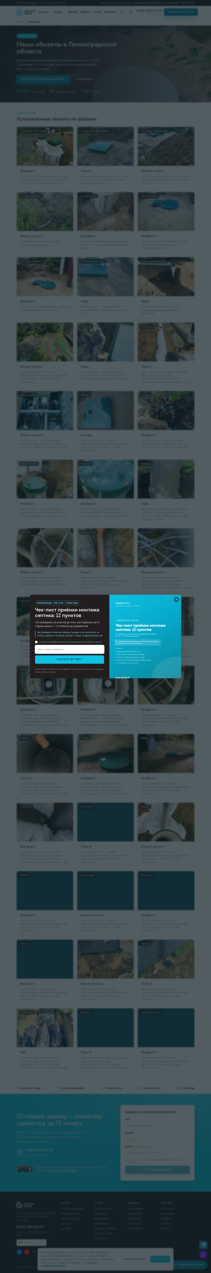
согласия (97, 642)
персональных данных (70, 642)
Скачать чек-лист (69, 659)
